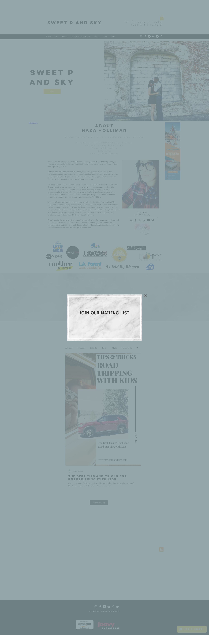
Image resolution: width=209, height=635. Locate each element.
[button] (145, 295)
